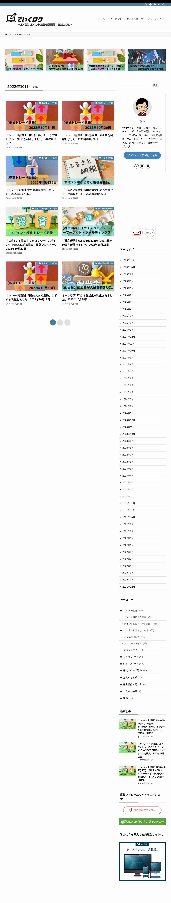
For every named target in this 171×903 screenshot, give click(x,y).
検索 (155, 85)
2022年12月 (128, 503)
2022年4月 (128, 559)
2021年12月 (128, 586)
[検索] (163, 4)
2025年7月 (128, 288)
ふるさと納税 (132, 691)
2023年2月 (128, 489)
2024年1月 (128, 413)
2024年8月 (128, 364)
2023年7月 (128, 455)
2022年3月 (128, 566)
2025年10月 (128, 267)
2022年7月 (128, 538)
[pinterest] (150, 4)
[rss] (155, 4)
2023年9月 (128, 441)
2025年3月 (128, 316)
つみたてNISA (133, 656)
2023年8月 (128, 447)
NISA (128, 698)
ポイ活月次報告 (134, 637)
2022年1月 (128, 580)
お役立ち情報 (132, 677)
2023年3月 (128, 482)
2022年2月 (128, 573)
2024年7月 (128, 371)
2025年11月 (128, 260)
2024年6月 (128, 378)
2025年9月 (128, 274)
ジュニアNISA (133, 663)
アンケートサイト (135, 643)
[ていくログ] (38, 19)
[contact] (159, 4)
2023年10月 (128, 434)
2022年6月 (128, 545)
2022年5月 (128, 552)
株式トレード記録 (135, 670)
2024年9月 (128, 357)
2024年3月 (128, 399)
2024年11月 (128, 343)
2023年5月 (128, 468)
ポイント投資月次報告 (137, 617)
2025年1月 (128, 329)
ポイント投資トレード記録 (140, 623)
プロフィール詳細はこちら (142, 155)
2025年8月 (128, 281)
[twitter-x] (146, 4)
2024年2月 (128, 406)
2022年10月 (128, 517)
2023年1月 (128, 496)
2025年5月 (128, 302)
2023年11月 (128, 427)
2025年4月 (128, 309)
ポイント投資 (133, 610)
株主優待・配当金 (135, 684)
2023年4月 (128, 475)
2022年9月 (128, 524)
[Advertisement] (142, 199)
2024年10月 (128, 350)
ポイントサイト (133, 650)
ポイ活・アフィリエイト (138, 630)
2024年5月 (128, 385)
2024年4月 (128, 392)
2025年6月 (128, 295)
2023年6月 (128, 462)
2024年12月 (128, 336)
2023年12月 (128, 420)
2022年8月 (128, 531)
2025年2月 (128, 323)
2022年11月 (128, 510)
